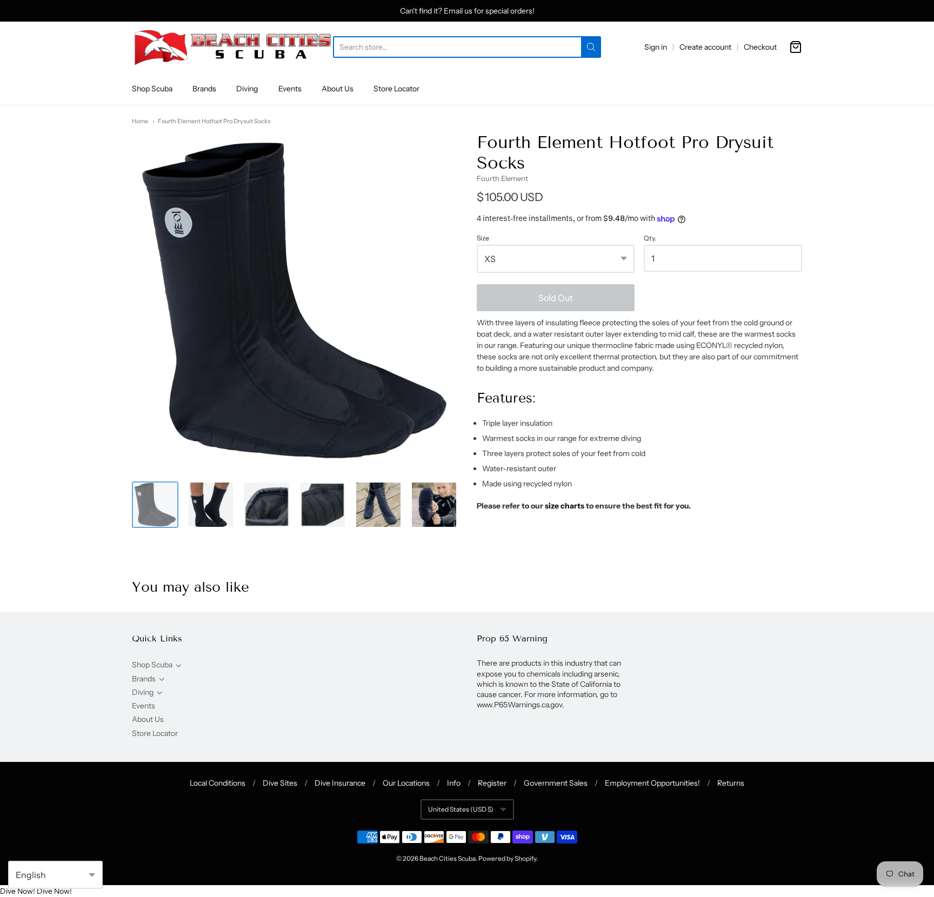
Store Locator (396, 88)
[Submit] (591, 47)
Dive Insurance (340, 783)
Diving (247, 88)
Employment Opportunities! (652, 783)
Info (454, 783)
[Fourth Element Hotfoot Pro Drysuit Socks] (155, 504)
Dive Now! (17, 891)
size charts (564, 506)
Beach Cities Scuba (447, 858)
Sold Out (555, 297)
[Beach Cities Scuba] (232, 47)
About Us (337, 88)
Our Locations (406, 783)
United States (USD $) (460, 809)
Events (290, 88)
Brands (204, 88)
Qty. (650, 238)
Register (492, 783)
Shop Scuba (152, 88)
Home (140, 121)
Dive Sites (280, 783)
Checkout (760, 47)
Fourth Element (502, 178)
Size (483, 238)
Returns (730, 783)
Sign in (655, 47)
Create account (705, 47)
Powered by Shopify (507, 858)
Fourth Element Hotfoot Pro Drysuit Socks (214, 121)
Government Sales (556, 783)
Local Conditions (217, 783)
